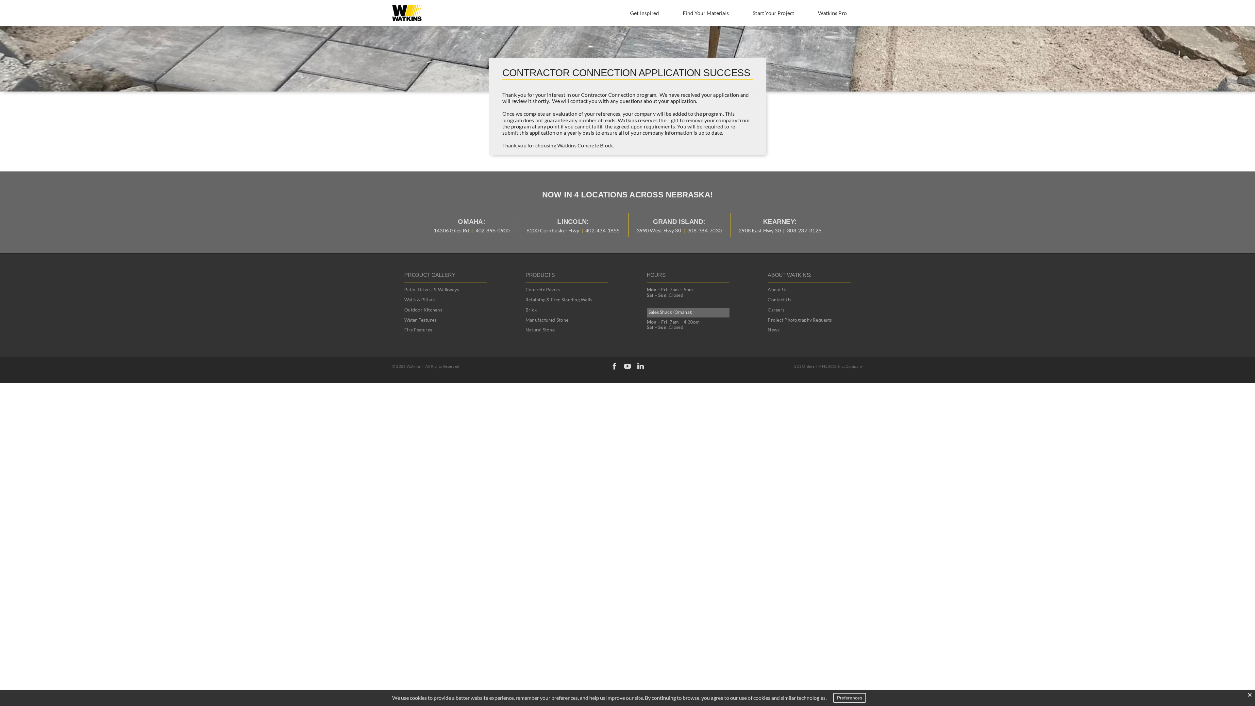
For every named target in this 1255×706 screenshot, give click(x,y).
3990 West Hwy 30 (659, 230)
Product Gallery (429, 275)
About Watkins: (789, 275)
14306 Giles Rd (451, 230)
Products (540, 275)
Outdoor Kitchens (423, 309)
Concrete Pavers (543, 289)
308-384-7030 (704, 230)
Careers (776, 309)
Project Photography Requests (800, 320)
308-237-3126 (804, 230)
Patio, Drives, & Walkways (431, 289)
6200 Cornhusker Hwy (553, 230)
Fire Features (418, 329)
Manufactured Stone (547, 320)
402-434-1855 (602, 230)
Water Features (420, 320)
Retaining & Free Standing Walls (559, 299)
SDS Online (804, 366)
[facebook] (614, 366)
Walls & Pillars (419, 299)
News (773, 329)
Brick (531, 309)
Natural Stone (540, 329)
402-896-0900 (493, 230)
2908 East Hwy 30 (760, 230)
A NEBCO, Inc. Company (841, 366)
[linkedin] (640, 366)
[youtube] (627, 366)
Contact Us (779, 299)
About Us (777, 289)
